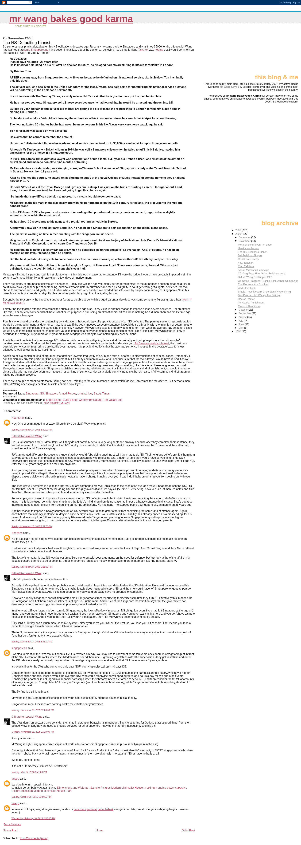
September (245, 313)
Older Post (188, 830)
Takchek (143, 49)
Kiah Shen (18, 417)
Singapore (32, 393)
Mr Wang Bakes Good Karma (71, 19)
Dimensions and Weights (72, 787)
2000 (238, 331)
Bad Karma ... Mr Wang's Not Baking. (259, 295)
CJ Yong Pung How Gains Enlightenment (261, 273)
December (244, 237)
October (243, 309)
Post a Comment (12, 824)
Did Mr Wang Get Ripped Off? (255, 277)
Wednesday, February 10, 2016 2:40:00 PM (33, 818)
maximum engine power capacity (165, 787)
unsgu (15, 778)
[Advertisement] (280, 50)
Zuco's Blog (70, 399)
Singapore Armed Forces (60, 393)
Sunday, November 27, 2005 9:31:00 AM (31, 526)
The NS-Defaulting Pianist (252, 251)
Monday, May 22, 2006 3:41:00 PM (29, 772)
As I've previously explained (151, 343)
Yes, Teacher (245, 262)
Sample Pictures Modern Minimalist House (116, 787)
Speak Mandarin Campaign (253, 269)
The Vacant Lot (112, 399)
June (241, 324)
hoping (159, 49)
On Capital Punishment (251, 302)
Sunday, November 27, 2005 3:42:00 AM (31, 429)
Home (99, 830)
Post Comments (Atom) (34, 838)
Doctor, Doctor (246, 298)
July (241, 320)
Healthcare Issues (248, 248)
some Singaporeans (35, 49)
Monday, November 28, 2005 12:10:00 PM (32, 732)
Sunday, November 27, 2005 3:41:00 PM (31, 641)
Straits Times (102, 393)
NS (42, 393)
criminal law (85, 393)
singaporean (19, 648)
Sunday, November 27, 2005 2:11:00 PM (31, 567)
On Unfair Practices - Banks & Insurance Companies (268, 280)
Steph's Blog (53, 399)
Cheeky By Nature (90, 399)
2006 (238, 230)
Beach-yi (16, 532)
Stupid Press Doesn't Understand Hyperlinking (264, 291)
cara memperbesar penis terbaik (93, 809)
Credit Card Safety (248, 259)
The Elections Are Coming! (253, 284)
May (241, 327)
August (242, 316)
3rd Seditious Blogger (250, 255)
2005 (238, 233)
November (244, 240)
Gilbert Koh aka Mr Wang (26, 436)
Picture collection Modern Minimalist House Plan (41, 790)
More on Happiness (249, 306)
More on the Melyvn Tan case (255, 244)
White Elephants (247, 288)
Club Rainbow (246, 266)
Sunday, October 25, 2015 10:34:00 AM (31, 797)
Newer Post (10, 830)
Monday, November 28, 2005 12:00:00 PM (32, 710)
